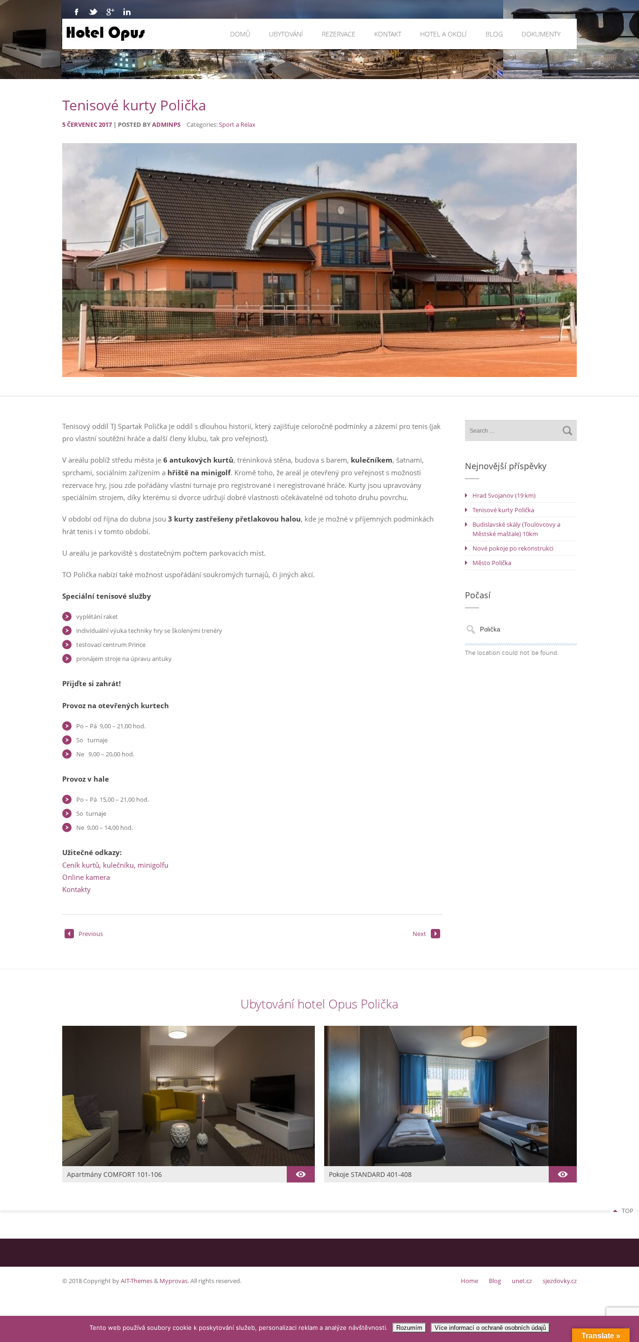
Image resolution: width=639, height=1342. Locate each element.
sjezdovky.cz (560, 1281)
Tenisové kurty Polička (503, 510)
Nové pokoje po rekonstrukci (512, 548)
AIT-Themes (136, 1281)
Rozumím (409, 1327)
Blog (494, 33)
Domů (240, 33)
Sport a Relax (237, 124)
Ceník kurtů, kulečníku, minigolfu (115, 865)
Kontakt (387, 33)
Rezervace (339, 33)
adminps (166, 124)
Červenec (83, 124)
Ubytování (286, 33)
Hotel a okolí (443, 33)
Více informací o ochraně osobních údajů (490, 1327)
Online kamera (86, 877)
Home (469, 1281)
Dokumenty (541, 33)
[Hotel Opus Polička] (157, 33)
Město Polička (491, 563)
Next (419, 933)
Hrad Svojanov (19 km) (504, 495)
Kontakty (76, 889)
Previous (91, 933)
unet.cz (522, 1281)
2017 (106, 124)
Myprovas (174, 1281)
